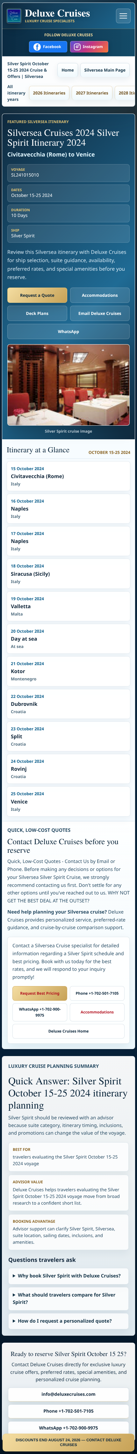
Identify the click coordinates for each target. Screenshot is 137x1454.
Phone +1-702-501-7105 (97, 993)
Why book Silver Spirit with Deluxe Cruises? (69, 1276)
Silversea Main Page (105, 70)
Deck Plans (37, 313)
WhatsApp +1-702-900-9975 (40, 1012)
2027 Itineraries (92, 93)
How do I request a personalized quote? (65, 1321)
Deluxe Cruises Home (68, 1031)
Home (67, 70)
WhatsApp (68, 331)
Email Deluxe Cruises (99, 313)
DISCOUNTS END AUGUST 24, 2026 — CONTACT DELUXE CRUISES (68, 1442)
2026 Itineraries (49, 93)
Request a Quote (37, 295)
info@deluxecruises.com (68, 1394)
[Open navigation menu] (123, 16)
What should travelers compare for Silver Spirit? (64, 1298)
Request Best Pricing (39, 993)
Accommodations (100, 295)
